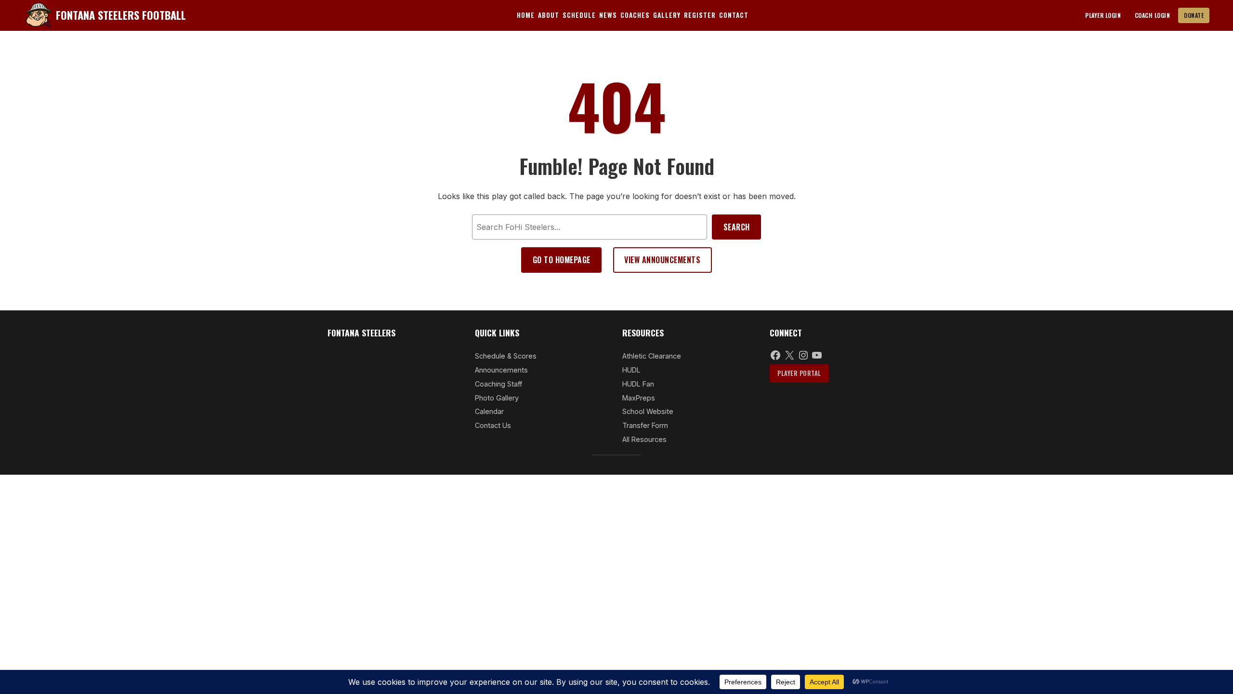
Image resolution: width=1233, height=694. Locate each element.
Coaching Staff (498, 384)
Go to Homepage (561, 260)
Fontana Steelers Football (121, 15)
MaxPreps (638, 398)
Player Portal (799, 373)
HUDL (631, 370)
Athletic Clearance (651, 356)
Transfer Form (645, 425)
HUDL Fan (638, 384)
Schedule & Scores (506, 356)
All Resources (644, 439)
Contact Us (493, 425)
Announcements (501, 370)
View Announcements (662, 260)
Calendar (489, 411)
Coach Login (1152, 15)
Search (736, 227)
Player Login (1103, 15)
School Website (647, 411)
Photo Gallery (497, 398)
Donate (1194, 15)
